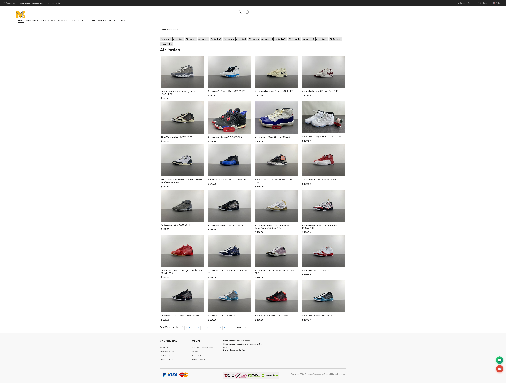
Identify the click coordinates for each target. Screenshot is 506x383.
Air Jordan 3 (191, 39)
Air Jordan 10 (267, 39)
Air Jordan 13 (308, 39)
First (188, 328)
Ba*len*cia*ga (66, 20)
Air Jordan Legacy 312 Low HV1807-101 (274, 91)
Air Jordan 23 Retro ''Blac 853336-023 (226, 225)
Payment (195, 351)
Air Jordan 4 (203, 39)
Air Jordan (47, 20)
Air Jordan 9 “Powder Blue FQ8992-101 (226, 91)
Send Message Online (234, 350)
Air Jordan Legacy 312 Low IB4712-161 (321, 91)
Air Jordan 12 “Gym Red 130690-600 (319, 179)
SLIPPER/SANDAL (95, 20)
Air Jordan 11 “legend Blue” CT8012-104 (321, 136)
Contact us (10, 3)
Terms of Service (167, 359)
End (233, 328)
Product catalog (167, 351)
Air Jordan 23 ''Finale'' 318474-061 (271, 315)
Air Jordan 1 (166, 39)
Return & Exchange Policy (203, 347)
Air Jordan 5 (216, 39)
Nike (80, 20)
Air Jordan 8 (241, 39)
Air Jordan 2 (178, 39)
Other (121, 20)
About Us (164, 347)
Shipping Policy (198, 359)
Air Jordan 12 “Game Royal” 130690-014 (227, 179)
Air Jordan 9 (254, 39)
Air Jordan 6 (229, 39)
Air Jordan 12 (294, 39)
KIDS (111, 20)
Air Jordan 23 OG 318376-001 (222, 315)
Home (21, 20)
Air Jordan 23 (335, 39)
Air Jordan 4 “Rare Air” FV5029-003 (225, 137)
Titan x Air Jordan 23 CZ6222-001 (177, 137)
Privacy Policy (197, 355)
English (498, 3)
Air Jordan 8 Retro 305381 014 (175, 225)
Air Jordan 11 (280, 39)
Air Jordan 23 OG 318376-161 (316, 270)
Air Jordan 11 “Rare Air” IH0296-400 (272, 137)
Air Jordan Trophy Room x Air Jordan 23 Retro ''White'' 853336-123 (274, 226)
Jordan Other (166, 44)
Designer (31, 20)
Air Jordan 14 (322, 39)
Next (226, 328)
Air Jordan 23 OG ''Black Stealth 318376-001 (182, 315)
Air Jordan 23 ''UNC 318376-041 (318, 315)
